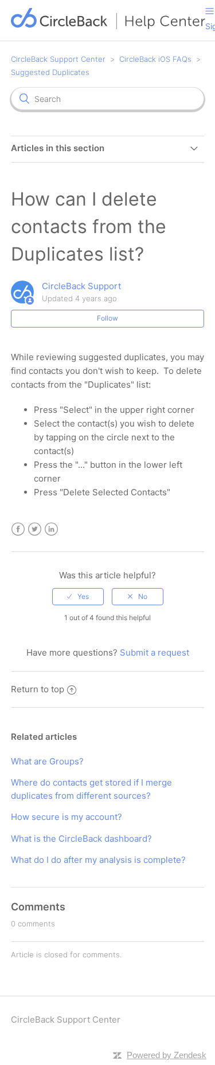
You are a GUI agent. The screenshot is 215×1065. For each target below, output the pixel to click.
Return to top (37, 689)
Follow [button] (107, 318)
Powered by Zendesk (166, 1055)
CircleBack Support (81, 286)
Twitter (35, 529)
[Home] (108, 26)
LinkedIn (51, 529)
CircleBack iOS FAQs (155, 59)
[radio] (78, 596)
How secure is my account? (66, 816)
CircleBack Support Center (58, 59)
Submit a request (154, 652)
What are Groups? (47, 761)
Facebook (18, 529)
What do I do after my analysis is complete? (98, 859)
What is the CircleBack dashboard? (81, 838)
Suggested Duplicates (50, 72)
